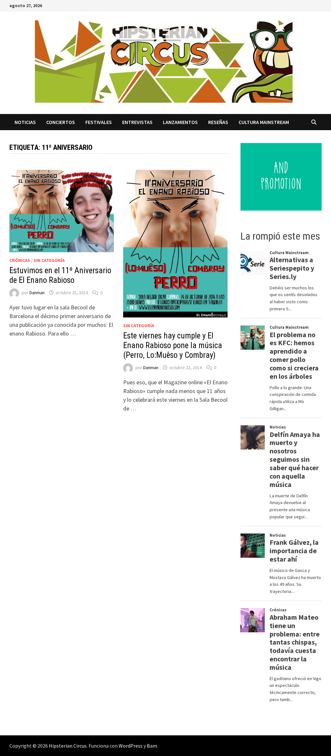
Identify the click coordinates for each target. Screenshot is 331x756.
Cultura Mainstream (264, 122)
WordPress (131, 745)
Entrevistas (137, 122)
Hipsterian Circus (68, 745)
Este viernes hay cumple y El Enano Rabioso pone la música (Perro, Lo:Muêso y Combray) (172, 345)
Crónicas (19, 260)
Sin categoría (49, 260)
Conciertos (60, 122)
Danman (37, 292)
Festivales (98, 122)
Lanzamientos (180, 122)
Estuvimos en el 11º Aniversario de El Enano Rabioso (60, 275)
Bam (152, 745)
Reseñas (218, 122)
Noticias (25, 122)
